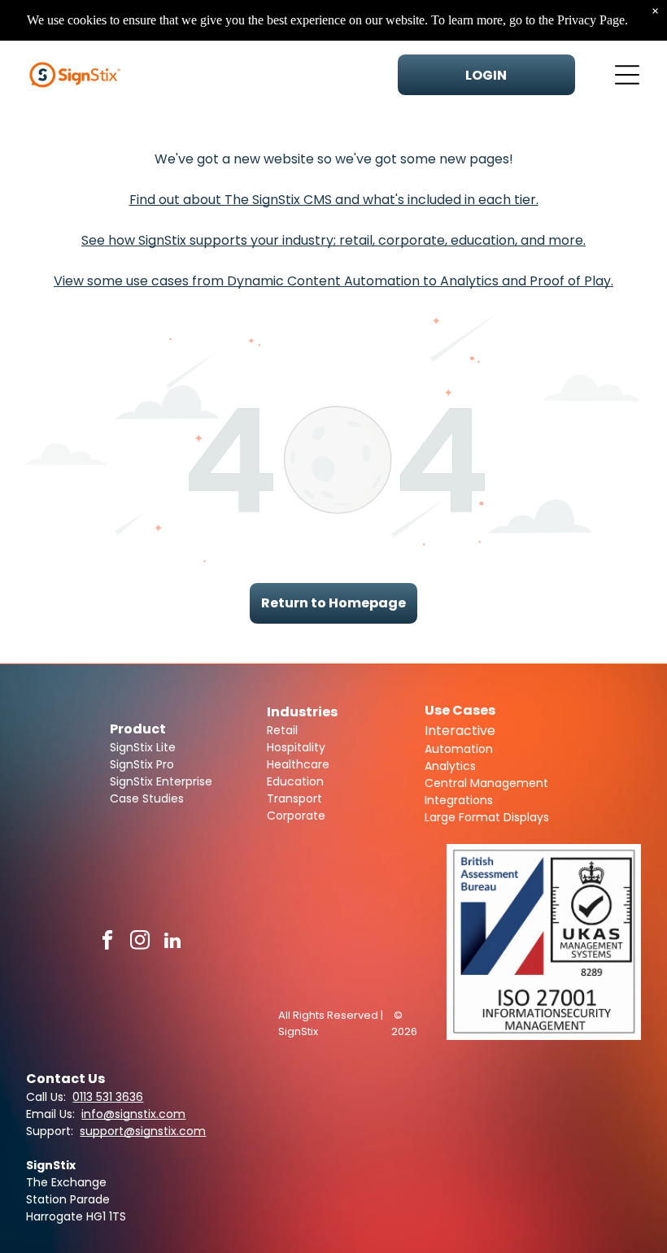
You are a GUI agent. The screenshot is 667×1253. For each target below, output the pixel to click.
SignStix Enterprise (161, 781)
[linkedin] (173, 942)
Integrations (459, 800)
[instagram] (140, 942)
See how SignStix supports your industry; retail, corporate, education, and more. (333, 240)
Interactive (460, 730)
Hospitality (296, 747)
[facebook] (108, 942)
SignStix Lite (143, 747)
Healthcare (298, 764)
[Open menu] (627, 75)
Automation (459, 749)
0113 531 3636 (107, 1097)
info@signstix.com (133, 1114)
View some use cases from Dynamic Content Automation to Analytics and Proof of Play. (333, 281)
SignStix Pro (142, 764)
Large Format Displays (487, 817)
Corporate (296, 815)
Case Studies (147, 798)
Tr (272, 798)
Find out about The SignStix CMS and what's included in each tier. (333, 199)
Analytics (450, 766)
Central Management (486, 783)
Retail (282, 730)
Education (295, 781)
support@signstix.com (143, 1131)
